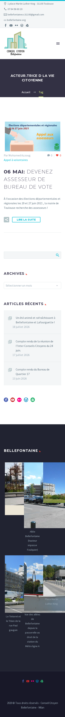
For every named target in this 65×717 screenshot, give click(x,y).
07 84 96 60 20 (15, 9)
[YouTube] (11, 25)
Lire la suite (26, 219)
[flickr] (19, 401)
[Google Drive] (27, 25)
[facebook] (6, 401)
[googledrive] (33, 401)
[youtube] (12, 401)
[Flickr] (16, 25)
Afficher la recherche (57, 255)
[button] (6, 219)
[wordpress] (26, 401)
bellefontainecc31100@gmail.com (26, 14)
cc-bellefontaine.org (15, 20)
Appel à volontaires (16, 160)
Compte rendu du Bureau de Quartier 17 (32, 372)
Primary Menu (58, 43)
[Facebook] (5, 25)
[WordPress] (22, 25)
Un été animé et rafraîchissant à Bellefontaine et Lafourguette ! (35, 320)
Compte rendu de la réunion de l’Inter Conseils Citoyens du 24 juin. (34, 345)
